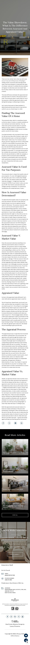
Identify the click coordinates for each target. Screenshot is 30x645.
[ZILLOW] (22, 616)
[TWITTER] (18, 616)
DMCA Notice (15, 636)
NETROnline (10, 129)
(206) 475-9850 (8, 579)
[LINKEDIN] (15, 616)
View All (15, 515)
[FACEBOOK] (7, 616)
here (5, 231)
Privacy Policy (21, 634)
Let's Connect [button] (15, 554)
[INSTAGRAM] (11, 616)
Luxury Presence (15, 626)
